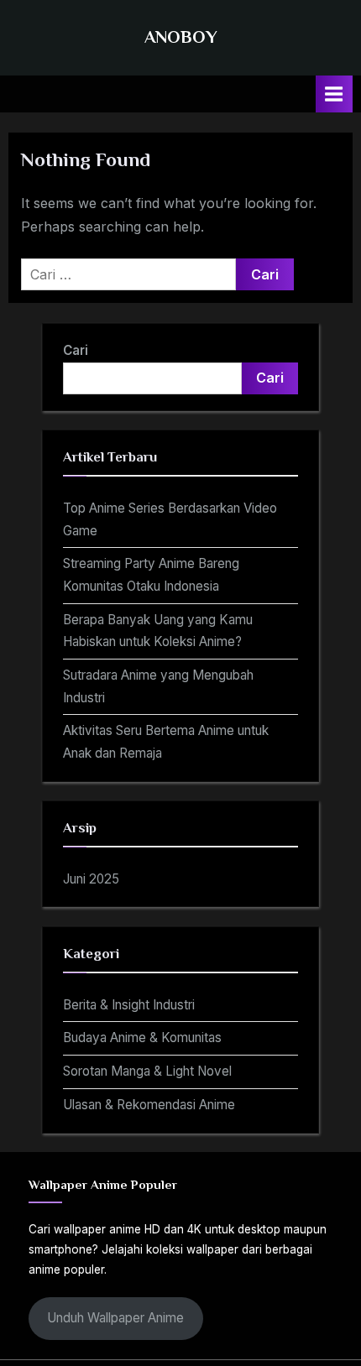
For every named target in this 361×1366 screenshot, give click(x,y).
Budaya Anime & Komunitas (142, 1037)
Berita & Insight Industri (129, 1005)
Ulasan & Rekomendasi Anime (149, 1105)
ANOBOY (180, 37)
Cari (75, 350)
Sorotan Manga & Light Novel (147, 1071)
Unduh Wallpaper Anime (115, 1318)
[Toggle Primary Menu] (334, 94)
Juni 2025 (91, 879)
